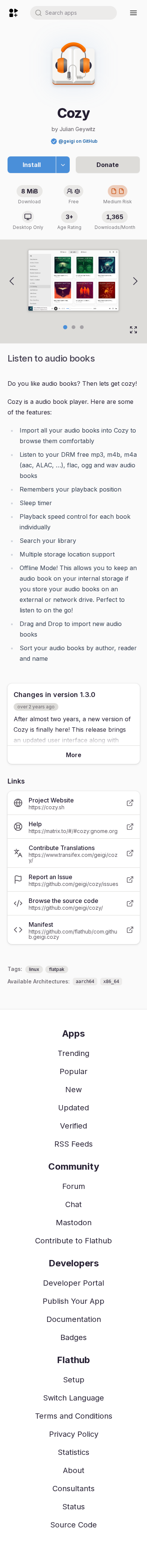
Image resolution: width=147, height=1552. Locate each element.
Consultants (73, 1488)
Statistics (73, 1452)
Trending (73, 1053)
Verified (73, 1125)
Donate (107, 164)
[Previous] (11, 281)
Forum (73, 1186)
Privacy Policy (73, 1434)
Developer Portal (73, 1283)
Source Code (73, 1524)
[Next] (135, 281)
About (73, 1470)
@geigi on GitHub (78, 141)
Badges (73, 1337)
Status (73, 1506)
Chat (73, 1204)
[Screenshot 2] (82, 327)
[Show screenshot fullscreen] (133, 330)
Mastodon (74, 1222)
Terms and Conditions (73, 1416)
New (73, 1089)
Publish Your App (73, 1301)
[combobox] (73, 13)
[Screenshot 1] (73, 327)
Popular (73, 1071)
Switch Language (73, 1397)
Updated (73, 1107)
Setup (73, 1379)
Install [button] (32, 164)
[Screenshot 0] (65, 327)
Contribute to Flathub (73, 1240)
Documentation (73, 1319)
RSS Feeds (73, 1144)
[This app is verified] (53, 141)
